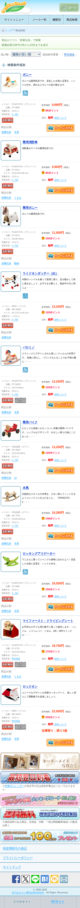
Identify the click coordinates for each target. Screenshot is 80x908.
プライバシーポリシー (18, 857)
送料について (60, 118)
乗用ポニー (30, 207)
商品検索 (20, 30)
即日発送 (69, 54)
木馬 (16, 132)
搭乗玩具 (6, 132)
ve (15, 477)
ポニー (27, 74)
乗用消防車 (30, 142)
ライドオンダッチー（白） (40, 273)
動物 (16, 263)
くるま (17, 197)
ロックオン (30, 686)
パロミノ (29, 347)
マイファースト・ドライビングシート (48, 620)
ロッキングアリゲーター (39, 553)
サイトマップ (12, 867)
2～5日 (15, 114)
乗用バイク (30, 422)
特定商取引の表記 (15, 848)
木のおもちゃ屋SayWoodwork (28, 892)
